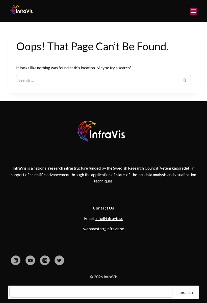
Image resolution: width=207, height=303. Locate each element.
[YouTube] (30, 260)
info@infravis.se (109, 218)
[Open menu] (193, 11)
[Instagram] (44, 260)
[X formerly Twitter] (59, 260)
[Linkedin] (15, 260)
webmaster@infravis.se (103, 228)
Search (186, 292)
